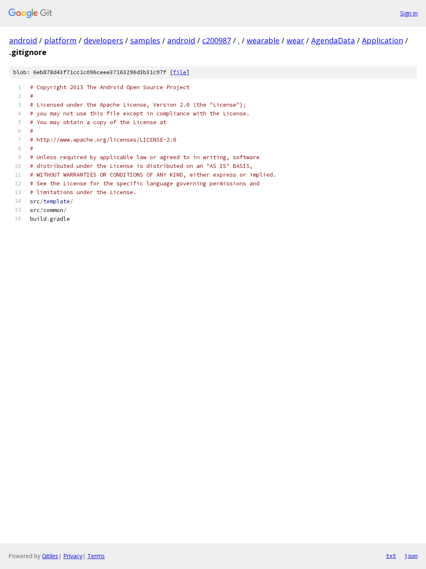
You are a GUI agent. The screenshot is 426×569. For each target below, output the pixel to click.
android (23, 40)
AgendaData (333, 40)
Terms (96, 556)
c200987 (216, 40)
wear (295, 40)
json (411, 555)
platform (60, 40)
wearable (263, 40)
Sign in (409, 13)
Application (382, 40)
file (179, 72)
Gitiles (50, 556)
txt (391, 555)
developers (103, 40)
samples (145, 40)
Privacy (72, 556)
